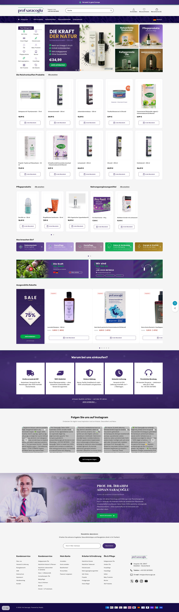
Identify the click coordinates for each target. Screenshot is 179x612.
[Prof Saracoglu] (31, 10)
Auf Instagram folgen (90, 459)
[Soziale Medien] (175, 308)
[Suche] (111, 10)
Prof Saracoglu (26, 607)
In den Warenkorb (31, 122)
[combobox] (89, 10)
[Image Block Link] (30, 246)
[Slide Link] (79, 48)
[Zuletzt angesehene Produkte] (175, 303)
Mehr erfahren (106, 515)
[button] (157, 10)
